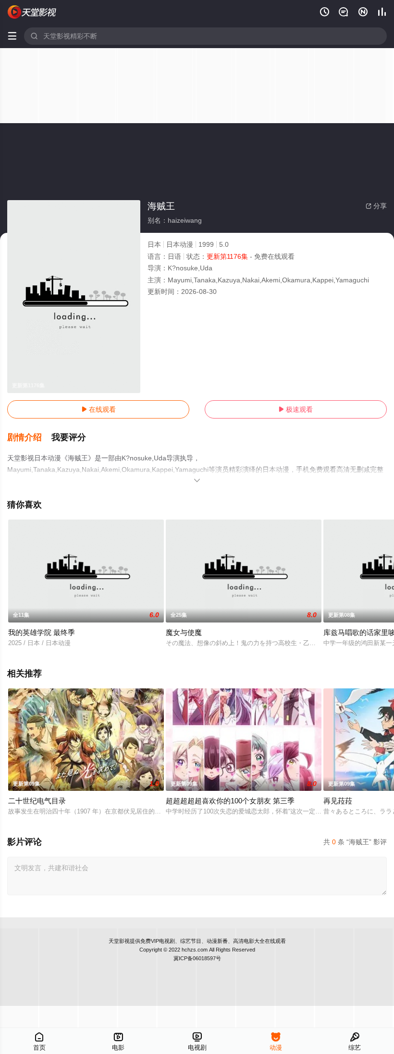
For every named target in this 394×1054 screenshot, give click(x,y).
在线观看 (98, 409)
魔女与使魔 (184, 632)
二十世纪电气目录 (37, 801)
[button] (29, 438)
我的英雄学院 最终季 (41, 632)
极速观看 (295, 409)
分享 (376, 206)
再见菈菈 (337, 801)
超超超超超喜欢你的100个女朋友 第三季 (230, 801)
